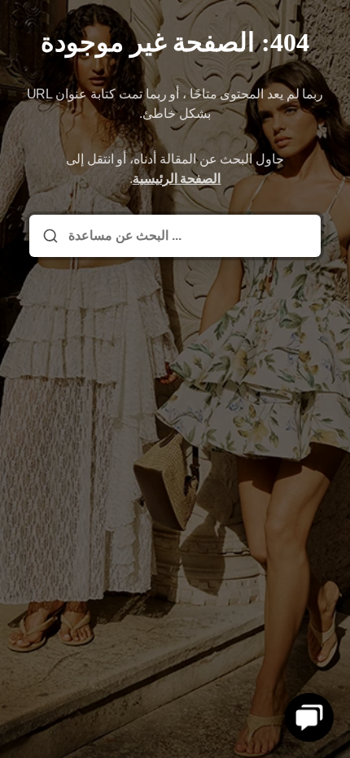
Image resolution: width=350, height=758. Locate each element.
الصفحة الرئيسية (177, 178)
